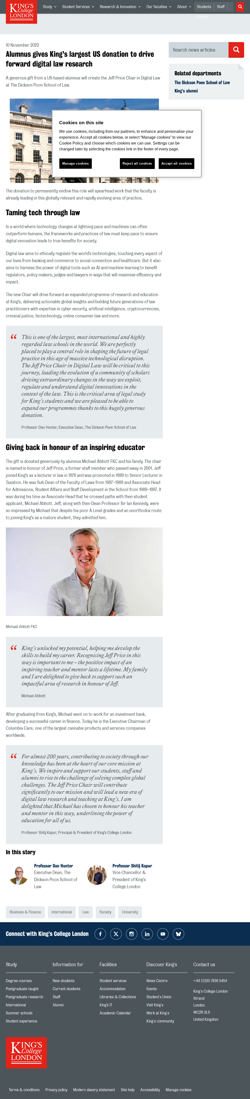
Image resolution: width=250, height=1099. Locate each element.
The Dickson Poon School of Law (202, 82)
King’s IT (120, 1006)
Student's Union (167, 998)
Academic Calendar (120, 1014)
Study (51, 8)
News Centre (167, 982)
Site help (128, 1090)
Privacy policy (56, 1090)
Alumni (73, 1006)
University (130, 912)
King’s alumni (186, 91)
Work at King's (167, 1014)
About (185, 8)
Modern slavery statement (94, 1090)
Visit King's (167, 1006)
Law (86, 912)
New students (73, 982)
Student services (120, 982)
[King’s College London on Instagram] (131, 934)
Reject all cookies (137, 163)
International (62, 912)
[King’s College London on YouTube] (163, 934)
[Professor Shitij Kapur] (100, 875)
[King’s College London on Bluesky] (178, 934)
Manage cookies (178, 1090)
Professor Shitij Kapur (132, 866)
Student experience (26, 1022)
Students (204, 7)
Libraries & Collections (120, 998)
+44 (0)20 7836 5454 (210, 981)
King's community (167, 1022)
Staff (221, 7)
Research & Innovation (122, 8)
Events (167, 990)
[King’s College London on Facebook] (100, 934)
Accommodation (120, 990)
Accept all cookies (176, 163)
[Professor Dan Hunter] (21, 875)
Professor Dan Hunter (53, 866)
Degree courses (26, 982)
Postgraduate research (26, 998)
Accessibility (150, 1090)
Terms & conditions (24, 1090)
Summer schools (26, 1014)
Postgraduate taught (26, 990)
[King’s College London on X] (116, 934)
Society (105, 912)
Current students (73, 990)
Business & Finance (25, 912)
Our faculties (160, 8)
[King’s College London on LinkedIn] (147, 934)
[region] (127, 144)
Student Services (79, 8)
